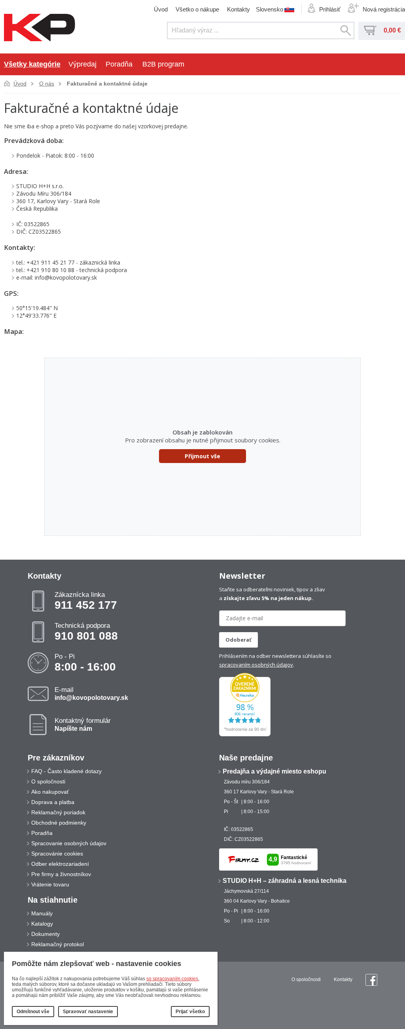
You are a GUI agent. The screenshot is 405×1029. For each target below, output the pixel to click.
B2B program (163, 64)
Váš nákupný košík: (370, 30)
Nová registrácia (384, 9)
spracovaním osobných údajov (256, 664)
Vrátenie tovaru (50, 884)
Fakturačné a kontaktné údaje (107, 83)
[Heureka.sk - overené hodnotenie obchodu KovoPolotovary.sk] (245, 734)
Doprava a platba (52, 802)
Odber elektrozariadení (60, 864)
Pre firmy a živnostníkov (61, 874)
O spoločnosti (48, 781)
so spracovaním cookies (172, 978)
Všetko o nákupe (197, 9)
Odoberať (238, 639)
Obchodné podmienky (58, 822)
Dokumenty (45, 934)
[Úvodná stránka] (39, 28)
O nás (46, 83)
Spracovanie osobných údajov (68, 843)
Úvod (161, 9)
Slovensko (269, 9)
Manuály (42, 913)
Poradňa (119, 64)
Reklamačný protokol (57, 944)
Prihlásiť (330, 9)
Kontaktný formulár (83, 724)
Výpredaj (82, 64)
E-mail (91, 693)
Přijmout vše (202, 456)
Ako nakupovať (50, 792)
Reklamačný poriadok (58, 812)
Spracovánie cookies (57, 853)
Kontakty (238, 9)
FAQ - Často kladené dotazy (66, 771)
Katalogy (42, 923)
